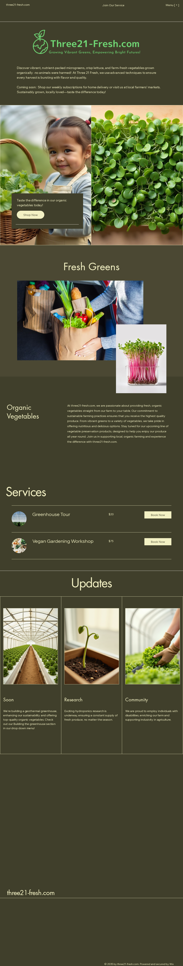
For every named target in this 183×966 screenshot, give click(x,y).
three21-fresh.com (31, 892)
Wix (171, 964)
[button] (113, 5)
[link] (66, 514)
